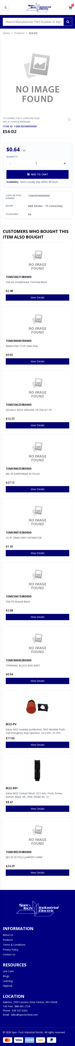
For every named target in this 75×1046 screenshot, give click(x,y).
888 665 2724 (22, 1006)
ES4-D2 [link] (33, 33)
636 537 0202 (19, 1010)
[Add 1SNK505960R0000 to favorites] (69, 120)
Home (6, 33)
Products (19, 33)
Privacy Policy (10, 949)
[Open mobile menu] (6, 7)
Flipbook (7, 986)
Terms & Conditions (14, 944)
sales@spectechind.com (24, 1014)
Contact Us (9, 954)
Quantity (12, 156)
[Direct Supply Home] (39, 7)
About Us (8, 935)
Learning (8, 981)
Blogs (6, 976)
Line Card (8, 971)
